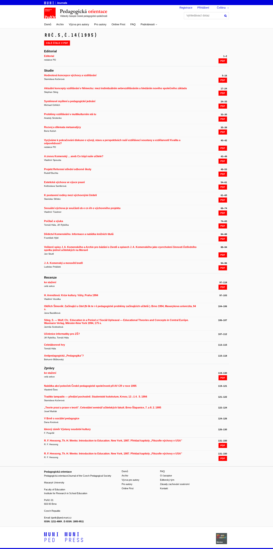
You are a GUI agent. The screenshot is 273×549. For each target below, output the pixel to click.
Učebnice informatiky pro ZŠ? (62, 334)
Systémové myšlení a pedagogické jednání (69, 101)
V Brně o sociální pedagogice (61, 418)
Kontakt (164, 488)
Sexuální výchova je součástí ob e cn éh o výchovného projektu (82, 208)
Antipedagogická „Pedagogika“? (64, 355)
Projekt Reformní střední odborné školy (67, 169)
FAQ (133, 24)
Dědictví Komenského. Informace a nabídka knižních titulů (79, 234)
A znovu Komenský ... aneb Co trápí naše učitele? (73, 156)
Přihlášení (203, 7)
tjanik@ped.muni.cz (61, 517)
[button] (149, 24)
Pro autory (100, 24)
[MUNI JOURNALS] (56, 2)
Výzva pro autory (79, 24)
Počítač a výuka (53, 221)
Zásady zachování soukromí (175, 484)
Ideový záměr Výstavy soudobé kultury (67, 429)
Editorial (49, 56)
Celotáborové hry (54, 344)
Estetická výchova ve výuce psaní (64, 182)
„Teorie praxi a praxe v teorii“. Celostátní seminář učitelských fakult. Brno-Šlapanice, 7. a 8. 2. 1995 (102, 407)
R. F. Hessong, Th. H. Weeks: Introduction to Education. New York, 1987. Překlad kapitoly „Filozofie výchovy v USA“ (113, 440)
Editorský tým (167, 479)
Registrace (185, 7)
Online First (118, 24)
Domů (47, 24)
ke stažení (50, 282)
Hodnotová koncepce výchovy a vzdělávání (70, 75)
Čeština (221, 7)
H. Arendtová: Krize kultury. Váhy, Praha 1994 (71, 295)
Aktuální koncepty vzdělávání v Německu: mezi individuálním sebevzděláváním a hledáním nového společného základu (115, 88)
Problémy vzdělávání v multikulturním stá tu (70, 114)
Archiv (60, 24)
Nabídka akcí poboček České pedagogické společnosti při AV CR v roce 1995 (90, 386)
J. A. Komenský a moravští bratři (63, 263)
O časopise (166, 475)
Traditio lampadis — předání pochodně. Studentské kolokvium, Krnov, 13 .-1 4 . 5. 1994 (95, 396)
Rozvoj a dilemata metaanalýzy (62, 127)
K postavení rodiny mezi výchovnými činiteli (70, 195)
